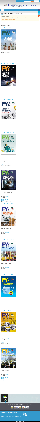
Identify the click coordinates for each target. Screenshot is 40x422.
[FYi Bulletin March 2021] (8, 39)
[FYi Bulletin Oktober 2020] (8, 215)
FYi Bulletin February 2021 (7, 63)
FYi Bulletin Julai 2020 (6, 310)
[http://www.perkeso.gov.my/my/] (25, 407)
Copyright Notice (21, 404)
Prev (3, 380)
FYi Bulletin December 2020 (8, 132)
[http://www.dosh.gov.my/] (23, 407)
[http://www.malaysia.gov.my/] (12, 407)
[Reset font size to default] (5, 400)
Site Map (31, 404)
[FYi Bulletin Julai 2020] (8, 322)
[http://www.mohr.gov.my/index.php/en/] (20, 407)
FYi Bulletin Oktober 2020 (7, 204)
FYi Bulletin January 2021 (7, 99)
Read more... (3, 95)
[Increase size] (4, 400)
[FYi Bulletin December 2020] (8, 144)
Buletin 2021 (7, 56)
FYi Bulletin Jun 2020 (6, 346)
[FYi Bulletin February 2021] (8, 75)
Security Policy (15, 404)
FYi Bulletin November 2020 (8, 168)
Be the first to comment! (5, 59)
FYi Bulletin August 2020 (7, 274)
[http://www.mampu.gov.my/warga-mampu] (28, 407)
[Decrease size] (6, 400)
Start (3, 379)
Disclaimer (26, 404)
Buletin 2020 (7, 160)
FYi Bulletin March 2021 (7, 28)
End (3, 391)
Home (2, 14)
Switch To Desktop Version (20, 421)
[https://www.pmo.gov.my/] (15, 407)
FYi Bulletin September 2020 (8, 239)
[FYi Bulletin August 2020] (8, 286)
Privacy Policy (10, 404)
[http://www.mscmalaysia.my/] (17, 407)
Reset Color (5, 397)
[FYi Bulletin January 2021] (8, 109)
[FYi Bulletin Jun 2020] (8, 357)
